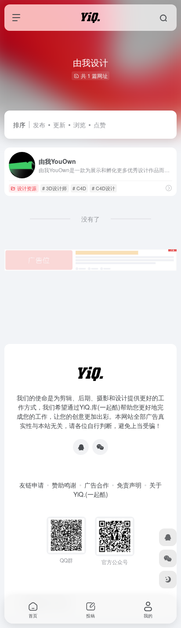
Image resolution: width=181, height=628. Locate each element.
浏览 (79, 124)
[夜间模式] (168, 579)
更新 (59, 124)
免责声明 (129, 484)
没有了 (90, 218)
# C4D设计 (103, 188)
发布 (39, 124)
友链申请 (31, 484)
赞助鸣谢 (64, 484)
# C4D (79, 188)
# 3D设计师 (54, 188)
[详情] (168, 188)
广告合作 (96, 484)
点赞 (100, 124)
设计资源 (26, 188)
